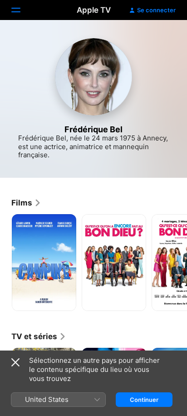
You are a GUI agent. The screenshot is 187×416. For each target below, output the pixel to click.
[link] (26, 203)
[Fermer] (15, 362)
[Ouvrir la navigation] (21, 10)
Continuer (144, 399)
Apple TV (94, 10)
